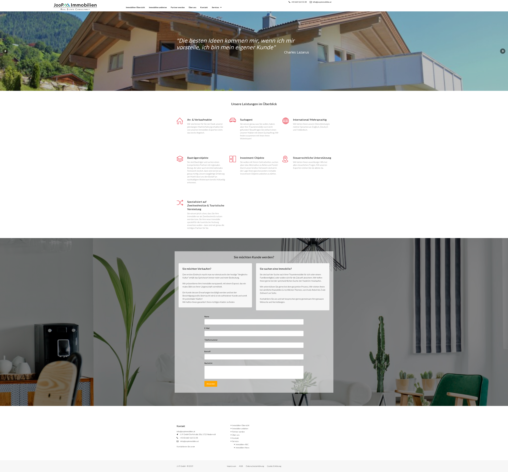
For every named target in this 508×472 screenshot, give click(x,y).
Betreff (207, 351)
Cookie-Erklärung (274, 466)
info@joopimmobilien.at (189, 441)
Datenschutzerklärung (255, 466)
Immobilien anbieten (158, 7)
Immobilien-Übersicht (135, 7)
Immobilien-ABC (242, 444)
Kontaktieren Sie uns (185, 446)
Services (215, 7)
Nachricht (208, 363)
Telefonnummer (211, 340)
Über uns (192, 7)
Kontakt (204, 7)
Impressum (231, 466)
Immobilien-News (242, 447)
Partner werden (178, 7)
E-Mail (206, 328)
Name (206, 316)
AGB (241, 466)
